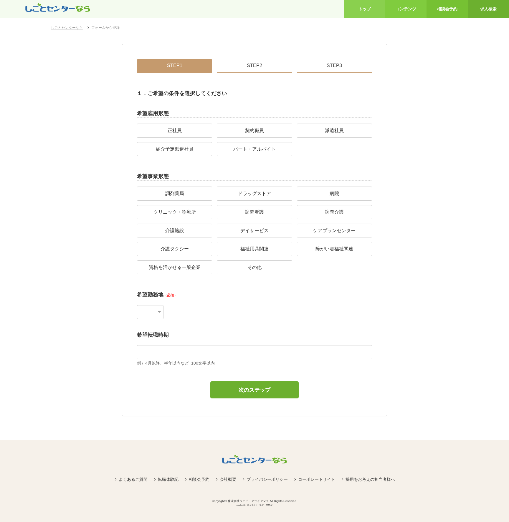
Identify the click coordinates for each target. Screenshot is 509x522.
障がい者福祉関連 (334, 248)
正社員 (175, 130)
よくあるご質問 (133, 479)
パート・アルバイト (254, 149)
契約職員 (254, 130)
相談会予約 (199, 479)
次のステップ (254, 390)
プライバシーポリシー (267, 479)
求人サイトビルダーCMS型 (259, 505)
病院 (334, 193)
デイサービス (254, 230)
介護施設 (174, 230)
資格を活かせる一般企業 (175, 267)
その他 (254, 267)
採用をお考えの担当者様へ (370, 479)
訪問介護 (334, 212)
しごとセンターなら (67, 28)
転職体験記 (168, 479)
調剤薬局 (174, 193)
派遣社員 (334, 130)
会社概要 (228, 479)
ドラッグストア (254, 193)
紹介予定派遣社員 (175, 149)
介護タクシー (175, 248)
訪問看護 (254, 212)
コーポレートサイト (316, 479)
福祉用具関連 (254, 248)
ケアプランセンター (334, 230)
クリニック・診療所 (174, 212)
